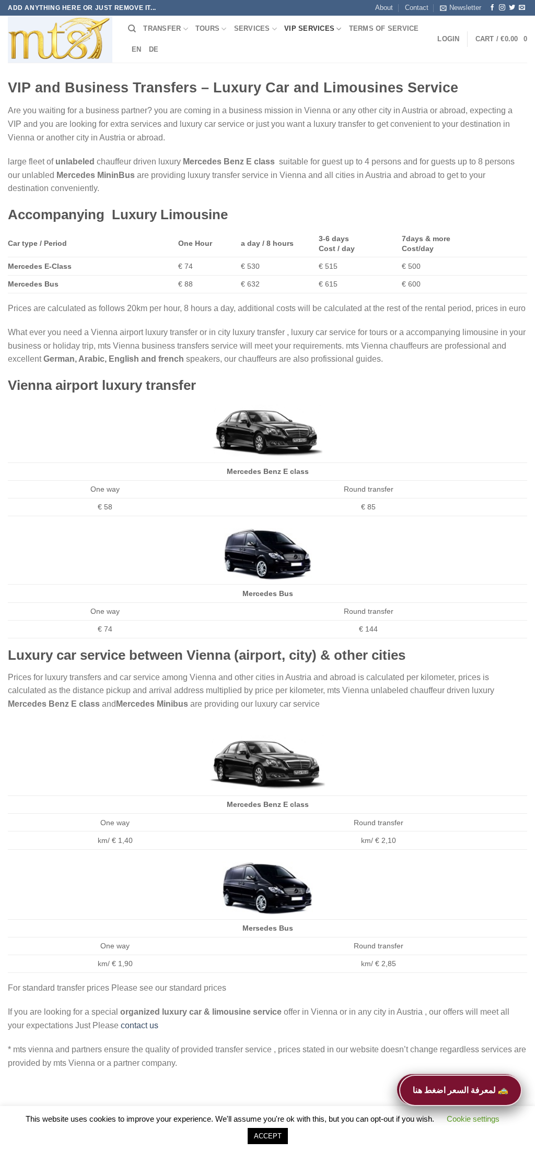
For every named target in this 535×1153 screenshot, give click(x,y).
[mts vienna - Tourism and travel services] (60, 39)
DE (154, 49)
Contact (416, 7)
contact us (139, 1025)
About (384, 7)
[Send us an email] (522, 7)
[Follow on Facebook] (492, 7)
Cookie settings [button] (473, 1118)
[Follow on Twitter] (512, 7)
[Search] (132, 29)
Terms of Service (384, 28)
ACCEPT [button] (268, 1136)
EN (137, 49)
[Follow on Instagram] (502, 7)
